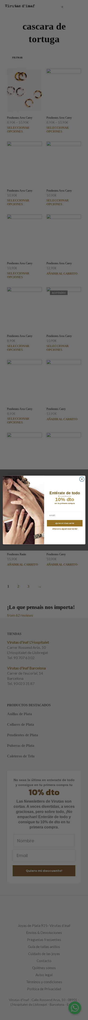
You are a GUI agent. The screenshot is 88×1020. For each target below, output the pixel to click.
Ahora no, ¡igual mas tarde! (64, 529)
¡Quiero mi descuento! (64, 523)
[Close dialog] (81, 479)
